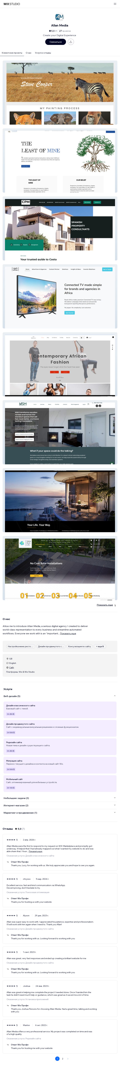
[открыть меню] (115, 4)
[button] (60, 93)
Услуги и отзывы (43, 52)
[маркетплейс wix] (12, 4)
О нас (28, 52)
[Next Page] (68, 1058)
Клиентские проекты (12, 52)
